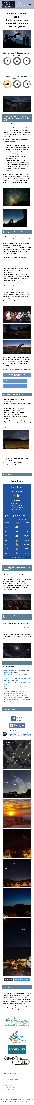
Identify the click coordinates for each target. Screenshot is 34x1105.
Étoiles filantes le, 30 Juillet (12, 670)
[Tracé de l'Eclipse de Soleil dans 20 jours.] (17, 754)
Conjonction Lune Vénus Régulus (14, 674)
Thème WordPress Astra (23, 1101)
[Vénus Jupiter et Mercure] (17, 902)
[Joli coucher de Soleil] (17, 813)
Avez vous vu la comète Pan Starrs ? (15, 682)
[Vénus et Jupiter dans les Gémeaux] (17, 873)
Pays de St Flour (21, 997)
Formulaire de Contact (9, 1074)
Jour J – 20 (7, 672)
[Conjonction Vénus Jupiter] (17, 843)
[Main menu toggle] (30, 4)
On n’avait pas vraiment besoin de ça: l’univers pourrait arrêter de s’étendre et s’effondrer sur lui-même (15, 693)
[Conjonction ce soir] (17, 784)
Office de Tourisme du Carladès (12, 999)
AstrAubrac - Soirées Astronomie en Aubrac (20, 4)
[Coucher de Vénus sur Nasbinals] (17, 961)
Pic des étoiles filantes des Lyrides (14, 687)
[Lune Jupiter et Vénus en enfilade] (17, 932)
